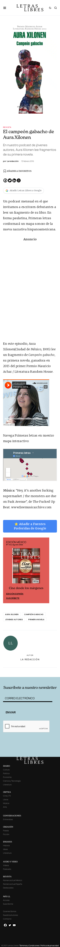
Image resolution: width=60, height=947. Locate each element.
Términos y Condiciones (29, 945)
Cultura (6, 769)
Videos (6, 865)
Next (45, 570)
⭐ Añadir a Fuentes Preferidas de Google (30, 526)
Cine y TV (7, 795)
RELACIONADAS (14, 672)
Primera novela (36, 620)
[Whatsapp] (19, 180)
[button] (6, 8)
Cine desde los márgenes (26, 588)
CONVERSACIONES (12, 815)
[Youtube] (14, 925)
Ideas (5, 849)
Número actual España (12, 884)
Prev (7, 570)
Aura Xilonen (12, 615)
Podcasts (7, 869)
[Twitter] (10, 180)
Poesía (6, 830)
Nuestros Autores (10, 915)
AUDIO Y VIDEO (10, 861)
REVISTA (7, 876)
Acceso (6, 900)
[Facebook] (5, 180)
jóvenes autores (14, 620)
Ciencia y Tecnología (12, 781)
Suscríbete (12, 598)
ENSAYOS (7, 842)
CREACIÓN (8, 827)
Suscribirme (8, 904)
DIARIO (6, 766)
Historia (6, 845)
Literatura (7, 784)
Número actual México (12, 880)
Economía (7, 777)
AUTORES (40, 672)
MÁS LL (6, 896)
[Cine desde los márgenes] (26, 567)
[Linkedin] (14, 180)
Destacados (8, 887)
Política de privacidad (49, 945)
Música (6, 803)
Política (6, 773)
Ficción (6, 834)
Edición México (15, 594)
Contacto (7, 918)
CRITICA (7, 792)
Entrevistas (8, 819)
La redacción (30, 660)
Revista (7, 127)
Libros (5, 799)
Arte (5, 807)
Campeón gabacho (34, 615)
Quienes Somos (9, 911)
